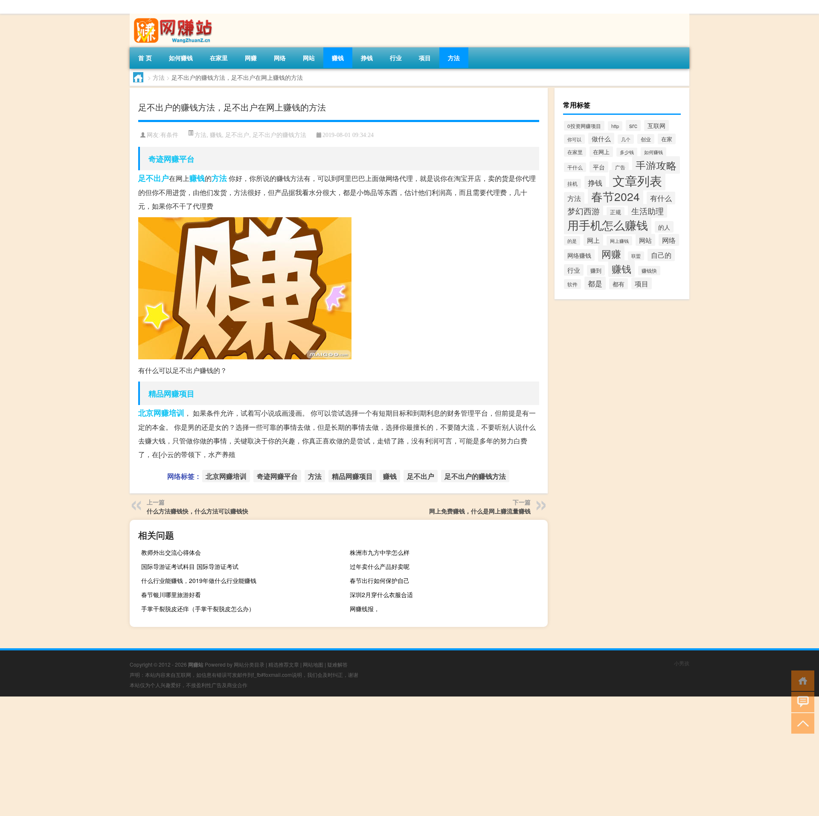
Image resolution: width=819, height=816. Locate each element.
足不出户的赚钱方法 (279, 134)
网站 (309, 57)
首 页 (145, 57)
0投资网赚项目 (584, 125)
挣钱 (367, 57)
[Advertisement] (256, 756)
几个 (625, 139)
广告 (620, 167)
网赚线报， (365, 608)
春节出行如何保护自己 (380, 580)
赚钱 (338, 57)
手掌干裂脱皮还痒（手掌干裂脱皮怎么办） (198, 608)
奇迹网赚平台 (171, 158)
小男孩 (681, 663)
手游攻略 (656, 164)
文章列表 (637, 180)
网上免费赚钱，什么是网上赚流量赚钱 (480, 511)
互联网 (656, 125)
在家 (666, 139)
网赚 (251, 57)
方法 (454, 57)
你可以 (574, 139)
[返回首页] (800, 680)
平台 (599, 167)
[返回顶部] (800, 722)
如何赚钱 (181, 57)
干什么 (575, 167)
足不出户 (237, 134)
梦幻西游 (583, 210)
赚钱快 (649, 270)
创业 (646, 139)
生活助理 (647, 210)
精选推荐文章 (283, 664)
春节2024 (615, 196)
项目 (425, 57)
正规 (615, 212)
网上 (593, 240)
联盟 (636, 256)
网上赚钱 (619, 240)
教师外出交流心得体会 (171, 552)
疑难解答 (337, 664)
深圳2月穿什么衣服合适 (381, 594)
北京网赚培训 (161, 412)
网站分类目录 (249, 664)
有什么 (661, 198)
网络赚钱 (579, 255)
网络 (280, 57)
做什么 (601, 138)
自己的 (661, 255)
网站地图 (313, 664)
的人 (664, 226)
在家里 (219, 57)
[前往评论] (800, 701)
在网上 (601, 152)
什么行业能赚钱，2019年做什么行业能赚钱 (198, 580)
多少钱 (627, 152)
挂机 (572, 183)
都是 (595, 283)
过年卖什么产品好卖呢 (380, 566)
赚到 (595, 270)
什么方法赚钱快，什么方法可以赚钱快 (197, 511)
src (633, 125)
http (615, 125)
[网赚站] (174, 16)
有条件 (169, 135)
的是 (572, 240)
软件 (572, 284)
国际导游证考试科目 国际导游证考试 (189, 566)
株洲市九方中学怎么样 (380, 552)
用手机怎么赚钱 (607, 224)
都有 (618, 284)
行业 (396, 57)
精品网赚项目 (171, 393)
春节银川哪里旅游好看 (171, 594)
